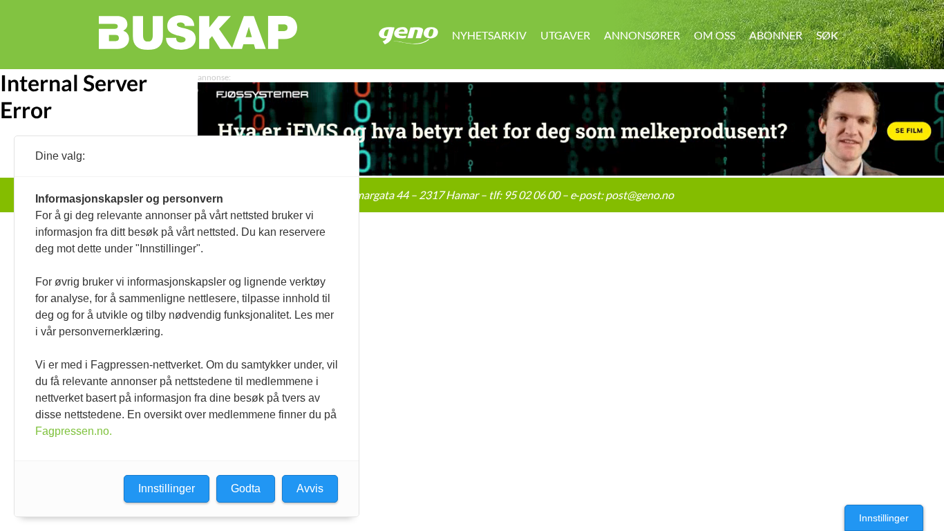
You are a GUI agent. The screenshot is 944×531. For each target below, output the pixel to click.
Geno (408, 35)
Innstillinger (884, 517)
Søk (827, 34)
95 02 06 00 (532, 194)
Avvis (309, 488)
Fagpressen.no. (73, 431)
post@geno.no (639, 194)
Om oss (714, 34)
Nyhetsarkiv (489, 34)
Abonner (775, 34)
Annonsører (642, 34)
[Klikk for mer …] (571, 171)
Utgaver (565, 34)
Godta (246, 488)
